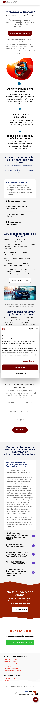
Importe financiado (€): (20, 411)
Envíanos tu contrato (20, 280)
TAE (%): (20, 420)
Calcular (20, 430)
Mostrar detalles (28, 361)
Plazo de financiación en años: (20, 403)
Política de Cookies (10, 661)
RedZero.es (7, 680)
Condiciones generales (11, 663)
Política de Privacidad (10, 659)
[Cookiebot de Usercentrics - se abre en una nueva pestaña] (29, 329)
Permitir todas (20, 367)
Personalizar (19, 373)
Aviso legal (7, 666)
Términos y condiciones (11, 668)
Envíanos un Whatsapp (21, 642)
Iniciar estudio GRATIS (20, 33)
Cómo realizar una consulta (12, 670)
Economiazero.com (10, 678)
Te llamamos (21, 609)
